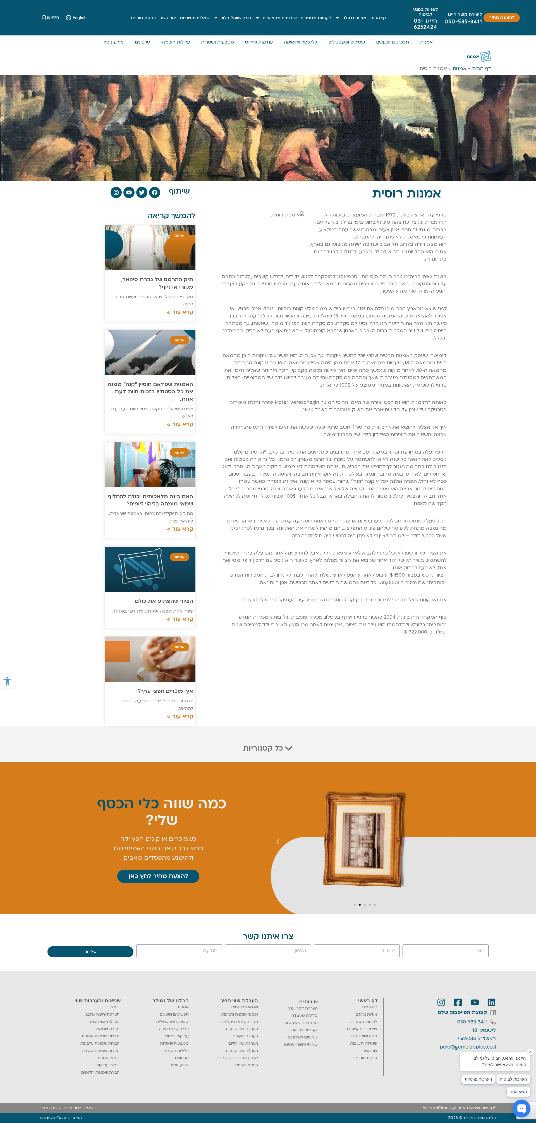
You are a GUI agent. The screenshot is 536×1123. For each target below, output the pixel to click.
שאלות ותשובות (195, 18)
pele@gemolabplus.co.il (468, 1047)
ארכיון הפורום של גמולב (237, 1058)
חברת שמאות (107, 1029)
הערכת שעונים (245, 1036)
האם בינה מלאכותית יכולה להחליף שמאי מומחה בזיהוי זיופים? (150, 500)
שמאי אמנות (108, 1058)
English (80, 18)
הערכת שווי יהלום (243, 1043)
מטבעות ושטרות (217, 42)
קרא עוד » (180, 312)
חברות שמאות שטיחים (100, 1050)
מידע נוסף (114, 42)
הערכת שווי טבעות (242, 1029)
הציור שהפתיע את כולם (164, 601)
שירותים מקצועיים (280, 18)
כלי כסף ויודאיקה (300, 42)
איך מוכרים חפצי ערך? (165, 691)
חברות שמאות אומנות (100, 1036)
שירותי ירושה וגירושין (301, 1044)
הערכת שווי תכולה (103, 1021)
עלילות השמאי (175, 42)
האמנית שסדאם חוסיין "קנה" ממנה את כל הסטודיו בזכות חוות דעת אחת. (150, 392)
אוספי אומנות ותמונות (239, 1014)
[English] (68, 17)
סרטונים (142, 42)
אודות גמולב (354, 18)
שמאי (114, 1007)
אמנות (426, 42)
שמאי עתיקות (107, 1065)
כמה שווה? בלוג (236, 18)
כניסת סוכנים (143, 18)
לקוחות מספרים (316, 18)
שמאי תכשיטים (244, 1007)
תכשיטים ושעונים (392, 42)
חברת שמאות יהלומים (239, 1021)
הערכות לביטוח (304, 1030)
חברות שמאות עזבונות (99, 1043)
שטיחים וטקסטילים (346, 42)
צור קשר (168, 18)
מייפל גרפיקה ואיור (56, 1107)
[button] (7, 681)
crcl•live (47, 1117)
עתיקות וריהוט (259, 42)
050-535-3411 (472, 1022)
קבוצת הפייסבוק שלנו (462, 1012)
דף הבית (378, 18)
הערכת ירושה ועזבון (102, 1014)
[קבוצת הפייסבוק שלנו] (493, 1012)
